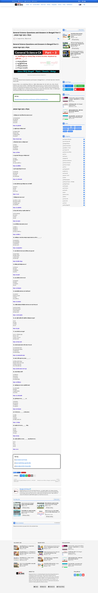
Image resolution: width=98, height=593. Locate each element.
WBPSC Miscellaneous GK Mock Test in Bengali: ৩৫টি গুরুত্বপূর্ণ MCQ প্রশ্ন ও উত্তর (52, 546)
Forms (74, 166)
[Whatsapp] (26, 476)
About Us (15, 1)
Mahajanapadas (74, 179)
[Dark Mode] (84, 4)
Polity (64, 4)
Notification (69, 4)
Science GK (18, 30)
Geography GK (74, 169)
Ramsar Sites (74, 194)
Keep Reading (76, 39)
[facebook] (79, 1)
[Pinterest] (29, 476)
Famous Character (74, 162)
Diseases (74, 156)
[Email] (32, 476)
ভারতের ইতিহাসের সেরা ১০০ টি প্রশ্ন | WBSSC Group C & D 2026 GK (27, 558)
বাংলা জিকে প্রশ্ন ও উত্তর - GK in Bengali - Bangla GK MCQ (76, 104)
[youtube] (85, 1)
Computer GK (74, 150)
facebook (69, 86)
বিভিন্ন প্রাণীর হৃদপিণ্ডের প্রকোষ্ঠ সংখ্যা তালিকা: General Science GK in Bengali (52, 504)
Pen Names (74, 188)
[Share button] (34, 476)
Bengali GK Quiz (74, 143)
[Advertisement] (49, 17)
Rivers (74, 196)
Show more (56, 499)
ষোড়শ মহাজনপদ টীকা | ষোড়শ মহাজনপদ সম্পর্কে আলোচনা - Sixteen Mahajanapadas (76, 116)
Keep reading (26, 507)
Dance (74, 154)
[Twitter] (24, 476)
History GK (74, 173)
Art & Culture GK (74, 141)
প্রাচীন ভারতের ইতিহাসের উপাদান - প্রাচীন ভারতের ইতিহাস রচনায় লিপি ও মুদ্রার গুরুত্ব (76, 110)
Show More (81, 29)
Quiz (74, 192)
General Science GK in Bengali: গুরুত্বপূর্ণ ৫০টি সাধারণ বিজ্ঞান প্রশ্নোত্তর (28, 504)
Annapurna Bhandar (74, 139)
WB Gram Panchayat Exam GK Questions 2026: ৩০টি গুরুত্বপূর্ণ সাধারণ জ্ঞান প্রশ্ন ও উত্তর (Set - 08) (77, 44)
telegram (69, 89)
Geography (54, 4)
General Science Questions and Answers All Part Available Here (31, 99)
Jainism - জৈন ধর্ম (74, 175)
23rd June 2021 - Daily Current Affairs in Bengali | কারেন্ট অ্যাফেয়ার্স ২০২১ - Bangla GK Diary (76, 99)
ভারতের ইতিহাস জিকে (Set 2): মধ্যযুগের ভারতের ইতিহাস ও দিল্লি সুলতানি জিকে (27, 546)
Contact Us (21, 1)
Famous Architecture (74, 160)
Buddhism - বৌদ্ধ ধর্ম (74, 147)
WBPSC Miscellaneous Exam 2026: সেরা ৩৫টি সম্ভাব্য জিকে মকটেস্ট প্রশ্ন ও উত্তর (51, 552)
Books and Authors (74, 145)
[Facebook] (21, 476)
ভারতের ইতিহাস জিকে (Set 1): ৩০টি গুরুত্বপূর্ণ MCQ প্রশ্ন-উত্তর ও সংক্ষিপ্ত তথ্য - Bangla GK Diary (27, 552)
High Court (74, 171)
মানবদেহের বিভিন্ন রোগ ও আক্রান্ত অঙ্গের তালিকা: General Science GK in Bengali (29, 511)
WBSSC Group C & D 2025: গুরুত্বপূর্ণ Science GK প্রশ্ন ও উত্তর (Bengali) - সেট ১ (52, 512)
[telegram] (83, 1)
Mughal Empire (74, 183)
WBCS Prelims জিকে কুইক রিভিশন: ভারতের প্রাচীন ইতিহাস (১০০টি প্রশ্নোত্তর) (27, 564)
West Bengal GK (74, 205)
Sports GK (74, 200)
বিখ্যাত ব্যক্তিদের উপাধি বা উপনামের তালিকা (23, 466)
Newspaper (74, 186)
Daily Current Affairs (74, 152)
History (48, 4)
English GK (74, 158)
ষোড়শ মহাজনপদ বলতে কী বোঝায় (21, 460)
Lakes (74, 177)
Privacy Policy (28, 1)
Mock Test (43, 4)
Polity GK (74, 190)
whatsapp (80, 86)
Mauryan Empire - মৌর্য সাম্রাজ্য (74, 181)
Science (59, 4)
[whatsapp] (81, 1)
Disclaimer (35, 1)
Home (27, 4)
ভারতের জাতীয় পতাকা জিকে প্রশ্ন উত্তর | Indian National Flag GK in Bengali (77, 35)
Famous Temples (74, 164)
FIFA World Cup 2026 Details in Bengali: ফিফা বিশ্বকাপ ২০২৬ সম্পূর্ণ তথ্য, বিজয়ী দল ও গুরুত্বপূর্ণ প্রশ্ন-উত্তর (77, 52)
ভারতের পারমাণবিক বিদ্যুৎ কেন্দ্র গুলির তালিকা (23, 463)
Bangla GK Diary (24, 489)
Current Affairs (36, 4)
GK (31, 4)
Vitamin (74, 203)
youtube (80, 89)
